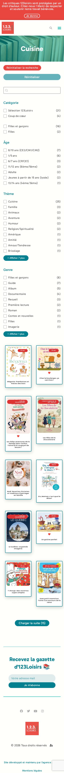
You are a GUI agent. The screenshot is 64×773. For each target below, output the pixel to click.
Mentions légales (32, 770)
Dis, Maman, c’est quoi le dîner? (49, 497)
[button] (59, 28)
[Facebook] (21, 711)
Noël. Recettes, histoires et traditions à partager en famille (18, 493)
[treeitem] (32, 150)
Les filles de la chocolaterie (49, 439)
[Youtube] (35, 711)
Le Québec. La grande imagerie (18, 548)
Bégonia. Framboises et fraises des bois (18, 382)
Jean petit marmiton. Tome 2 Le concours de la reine (49, 600)
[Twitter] (28, 711)
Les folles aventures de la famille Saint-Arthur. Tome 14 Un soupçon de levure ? (18, 444)
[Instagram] (42, 711)
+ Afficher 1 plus (15, 334)
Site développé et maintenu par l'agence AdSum (32, 762)
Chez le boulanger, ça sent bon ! (49, 379)
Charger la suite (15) (32, 623)
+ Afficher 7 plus (16, 258)
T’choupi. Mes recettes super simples (18, 592)
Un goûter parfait (49, 539)
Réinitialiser (32, 77)
